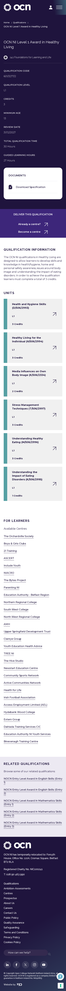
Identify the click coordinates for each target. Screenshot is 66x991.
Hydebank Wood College (19, 712)
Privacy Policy (12, 937)
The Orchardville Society (19, 536)
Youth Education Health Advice (23, 646)
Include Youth (12, 565)
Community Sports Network (21, 675)
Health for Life (12, 690)
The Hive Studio (13, 660)
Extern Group (12, 719)
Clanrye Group (12, 638)
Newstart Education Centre (21, 668)
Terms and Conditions (16, 932)
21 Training (10, 550)
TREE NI (9, 653)
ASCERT (9, 558)
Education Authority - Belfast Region (26, 594)
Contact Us (10, 912)
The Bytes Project (15, 580)
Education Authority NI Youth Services (27, 734)
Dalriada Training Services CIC (22, 726)
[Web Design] (19, 984)
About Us (9, 903)
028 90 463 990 (15, 874)
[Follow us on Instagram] (34, 964)
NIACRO (9, 572)
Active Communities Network (22, 682)
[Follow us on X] (25, 964)
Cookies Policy (12, 942)
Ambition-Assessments (17, 888)
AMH (7, 624)
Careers (8, 908)
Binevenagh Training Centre (21, 741)
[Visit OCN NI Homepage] (17, 7)
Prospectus (10, 898)
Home (7, 22)
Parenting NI (11, 587)
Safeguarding (11, 927)
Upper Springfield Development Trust (27, 631)
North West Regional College (22, 616)
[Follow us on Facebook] (16, 964)
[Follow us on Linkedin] (7, 964)
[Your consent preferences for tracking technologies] (61, 986)
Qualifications (19, 22)
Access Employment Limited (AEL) (25, 704)
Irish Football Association (19, 697)
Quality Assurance (14, 922)
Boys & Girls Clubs (15, 543)
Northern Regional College (20, 602)
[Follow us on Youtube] (43, 964)
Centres (8, 893)
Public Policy (11, 917)
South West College (16, 609)
